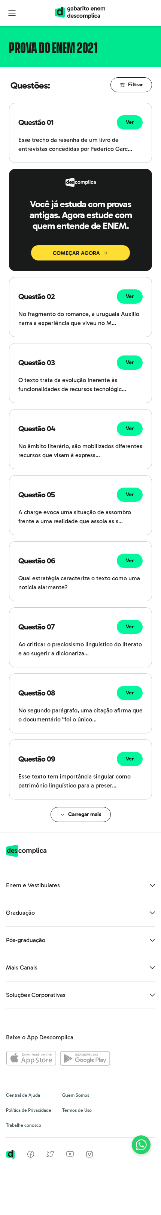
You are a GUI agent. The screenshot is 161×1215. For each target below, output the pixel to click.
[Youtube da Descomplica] (70, 1154)
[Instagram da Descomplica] (89, 1155)
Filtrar (135, 84)
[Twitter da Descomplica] (50, 1155)
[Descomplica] (26, 854)
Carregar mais (84, 814)
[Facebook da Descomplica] (30, 1155)
